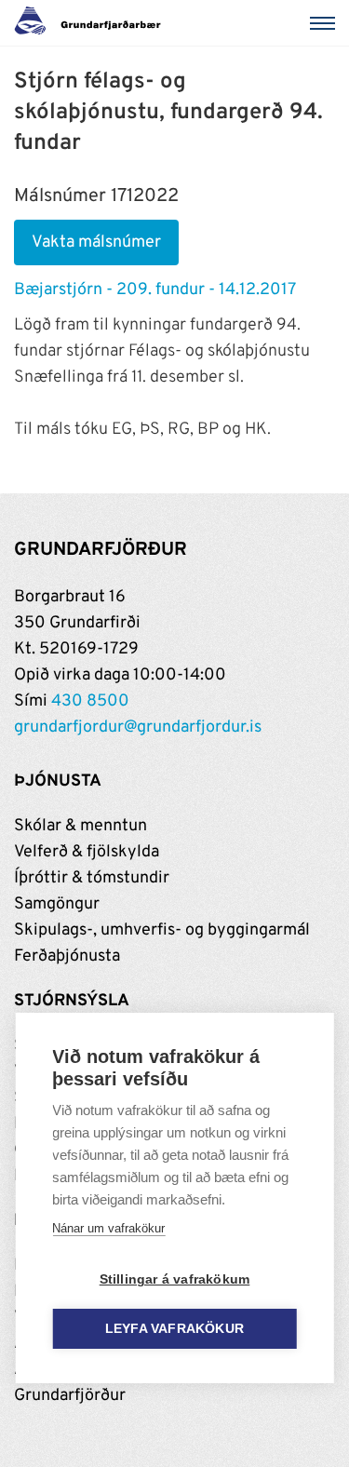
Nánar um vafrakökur (108, 1228)
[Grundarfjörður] (92, 23)
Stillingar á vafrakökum (175, 1279)
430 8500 (90, 701)
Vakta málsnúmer (96, 242)
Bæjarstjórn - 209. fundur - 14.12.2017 (155, 290)
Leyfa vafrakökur (174, 1329)
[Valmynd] (325, 23)
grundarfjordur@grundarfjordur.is (138, 727)
